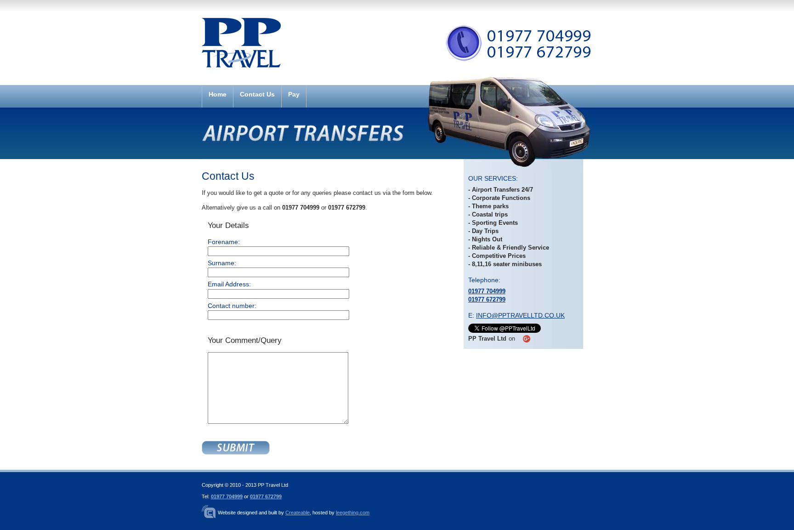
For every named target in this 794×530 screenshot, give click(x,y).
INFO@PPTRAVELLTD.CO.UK (520, 315)
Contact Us (257, 94)
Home (218, 94)
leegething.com (352, 512)
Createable (297, 512)
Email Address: (229, 284)
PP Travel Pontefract (241, 54)
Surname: (222, 263)
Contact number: (232, 305)
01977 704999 (486, 291)
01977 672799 (486, 299)
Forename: (224, 241)
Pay (294, 94)
